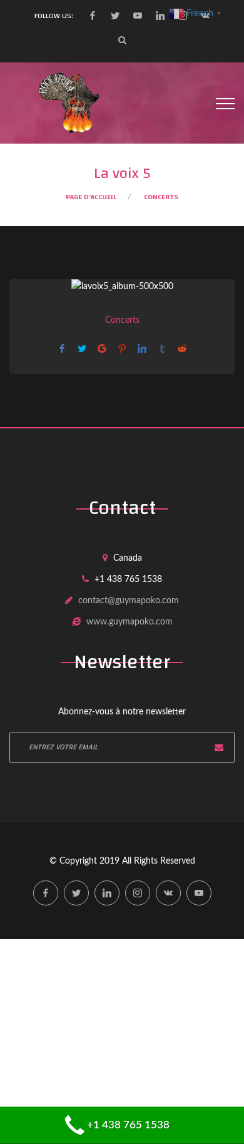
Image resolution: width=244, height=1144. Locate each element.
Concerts (161, 197)
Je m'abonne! (219, 747)
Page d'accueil (91, 197)
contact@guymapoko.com (128, 600)
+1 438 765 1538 (128, 1125)
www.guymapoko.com (129, 622)
